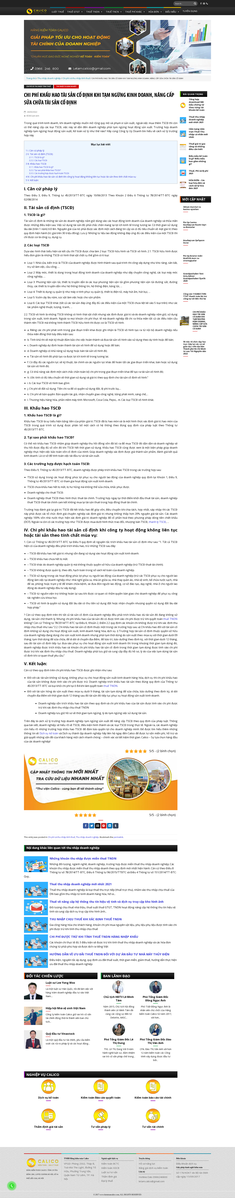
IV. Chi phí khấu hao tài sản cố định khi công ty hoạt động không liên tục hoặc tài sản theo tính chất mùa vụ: (81, 176)
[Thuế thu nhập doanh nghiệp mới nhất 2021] (36, 889)
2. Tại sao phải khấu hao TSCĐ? (45, 170)
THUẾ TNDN (92, 11)
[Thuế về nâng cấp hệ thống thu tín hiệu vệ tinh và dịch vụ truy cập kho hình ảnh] (36, 907)
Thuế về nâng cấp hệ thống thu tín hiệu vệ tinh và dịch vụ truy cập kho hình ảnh (107, 902)
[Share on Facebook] (85, 825)
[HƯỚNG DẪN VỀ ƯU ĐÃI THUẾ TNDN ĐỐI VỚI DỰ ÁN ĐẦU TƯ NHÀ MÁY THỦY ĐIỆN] (36, 960)
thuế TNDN (170, 619)
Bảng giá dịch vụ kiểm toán (153, 1167)
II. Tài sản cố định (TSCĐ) (39, 154)
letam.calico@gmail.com (151, 1181)
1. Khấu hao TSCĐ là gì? (41, 167)
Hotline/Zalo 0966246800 (153, 1177)
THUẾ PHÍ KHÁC (133, 11)
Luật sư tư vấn (109, 1172)
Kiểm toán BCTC (110, 1163)
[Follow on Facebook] (201, 4)
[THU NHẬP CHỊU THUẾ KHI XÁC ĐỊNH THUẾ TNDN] (36, 924)
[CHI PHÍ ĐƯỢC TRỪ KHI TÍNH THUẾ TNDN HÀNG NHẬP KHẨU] (36, 942)
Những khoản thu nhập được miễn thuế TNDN (83, 858)
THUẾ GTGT (73, 11)
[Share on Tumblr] (115, 825)
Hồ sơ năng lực (147, 1163)
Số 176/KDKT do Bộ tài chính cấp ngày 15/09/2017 (192, 1174)
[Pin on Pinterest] (103, 825)
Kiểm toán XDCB (110, 1167)
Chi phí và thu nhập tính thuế (38, 86)
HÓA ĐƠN (153, 11)
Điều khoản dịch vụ (186, 1163)
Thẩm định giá (109, 1176)
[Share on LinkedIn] (109, 825)
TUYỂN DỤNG (190, 11)
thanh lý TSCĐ (157, 522)
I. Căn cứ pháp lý (35, 150)
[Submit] (195, 3)
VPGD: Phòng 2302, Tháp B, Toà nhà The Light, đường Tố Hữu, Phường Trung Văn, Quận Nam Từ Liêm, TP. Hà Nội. (80, 1171)
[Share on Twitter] (91, 825)
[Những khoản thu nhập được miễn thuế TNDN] (36, 864)
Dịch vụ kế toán (48, 733)
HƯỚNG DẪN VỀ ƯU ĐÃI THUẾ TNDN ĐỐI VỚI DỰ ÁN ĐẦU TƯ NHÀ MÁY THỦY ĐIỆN (109, 954)
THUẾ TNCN (112, 11)
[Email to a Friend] (97, 825)
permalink (118, 837)
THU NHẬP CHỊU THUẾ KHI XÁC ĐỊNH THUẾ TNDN (86, 919)
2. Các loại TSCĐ (38, 160)
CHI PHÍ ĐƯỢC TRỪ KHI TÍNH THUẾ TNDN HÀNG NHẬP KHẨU (94, 937)
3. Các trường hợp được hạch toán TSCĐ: (49, 173)
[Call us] (207, 4)
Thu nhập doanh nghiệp (66, 86)
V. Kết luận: (32, 180)
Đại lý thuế (107, 1180)
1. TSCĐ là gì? (37, 157)
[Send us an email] (204, 4)
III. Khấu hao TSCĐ (36, 163)
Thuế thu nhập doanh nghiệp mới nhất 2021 (81, 884)
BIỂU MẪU (170, 11)
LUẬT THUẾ (58, 11)
